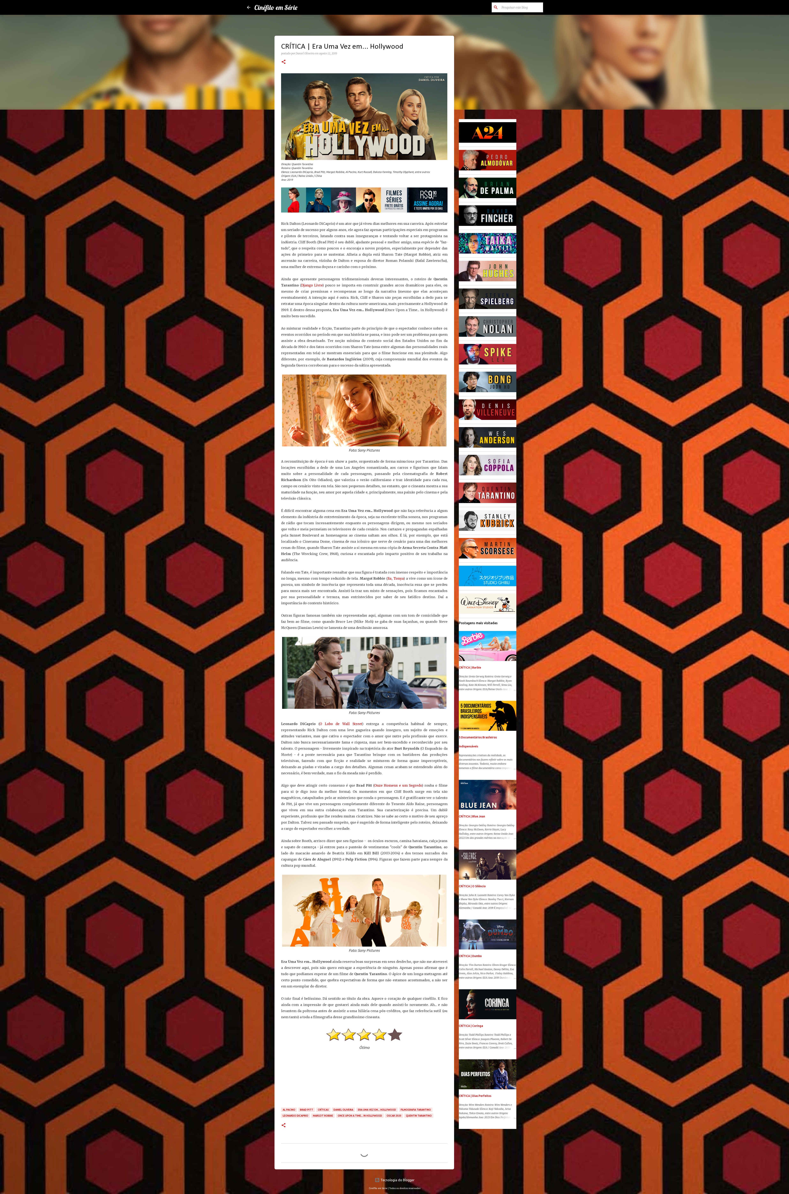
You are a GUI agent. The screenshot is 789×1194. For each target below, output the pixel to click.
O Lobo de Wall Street (341, 724)
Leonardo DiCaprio (295, 1115)
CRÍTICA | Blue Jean (472, 816)
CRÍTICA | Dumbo (470, 956)
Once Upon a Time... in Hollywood (360, 1115)
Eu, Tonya (396, 578)
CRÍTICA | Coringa (471, 1025)
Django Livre (311, 285)
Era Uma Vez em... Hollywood (377, 1109)
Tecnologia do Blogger (397, 1180)
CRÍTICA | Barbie (470, 667)
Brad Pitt (306, 1109)
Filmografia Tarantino (416, 1109)
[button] (283, 62)
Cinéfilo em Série (276, 7)
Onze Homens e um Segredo (398, 785)
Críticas (323, 1109)
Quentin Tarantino (419, 1115)
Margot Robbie (323, 1115)
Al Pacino (289, 1109)
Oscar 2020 (394, 1115)
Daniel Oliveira (343, 1109)
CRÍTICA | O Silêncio (472, 886)
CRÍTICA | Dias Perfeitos (475, 1095)
